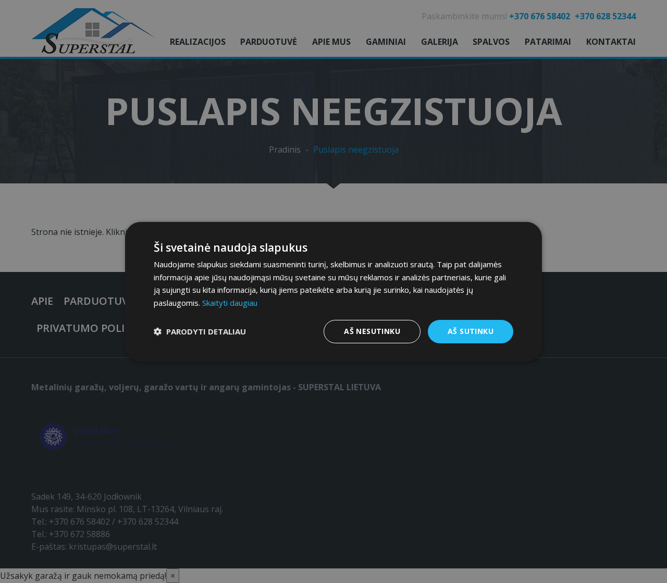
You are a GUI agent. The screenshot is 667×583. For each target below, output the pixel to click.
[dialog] (333, 291)
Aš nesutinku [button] (372, 331)
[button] (200, 331)
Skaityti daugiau (229, 302)
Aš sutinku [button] (470, 331)
